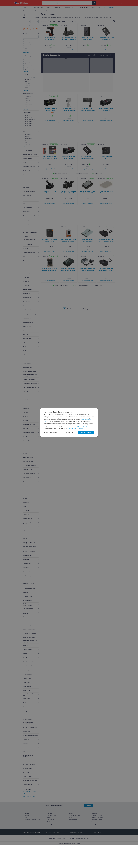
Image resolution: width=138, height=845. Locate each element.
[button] (50, 432)
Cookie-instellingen (71, 428)
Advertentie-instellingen (83, 426)
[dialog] (69, 422)
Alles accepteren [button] (86, 432)
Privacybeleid (80, 428)
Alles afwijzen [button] (70, 432)
